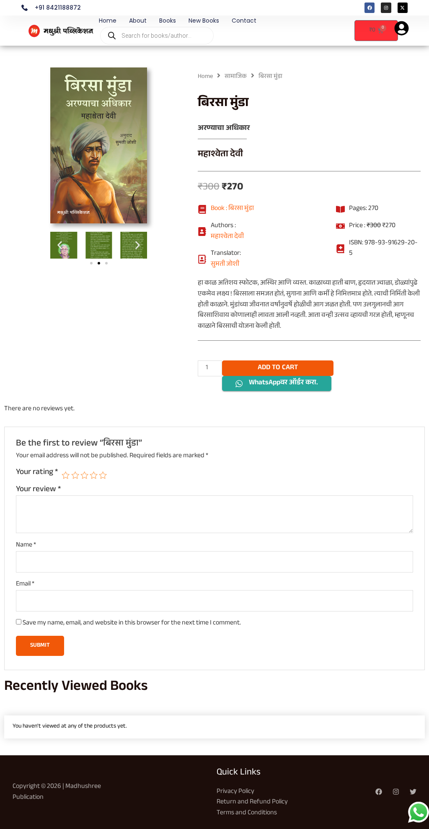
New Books (204, 20)
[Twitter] (413, 791)
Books (167, 20)
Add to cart (278, 368)
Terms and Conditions (247, 813)
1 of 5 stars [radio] (66, 475)
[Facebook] (378, 791)
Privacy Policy (235, 792)
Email (25, 584)
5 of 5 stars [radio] (103, 475)
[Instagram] (396, 791)
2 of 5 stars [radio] (75, 475)
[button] (59, 245)
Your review (38, 490)
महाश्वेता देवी (220, 155)
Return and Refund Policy (252, 802)
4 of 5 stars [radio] (94, 475)
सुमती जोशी (225, 264)
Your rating (37, 473)
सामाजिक (236, 77)
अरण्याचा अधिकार (224, 129)
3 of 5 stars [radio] (84, 475)
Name (26, 545)
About (138, 20)
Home (107, 20)
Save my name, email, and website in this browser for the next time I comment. (132, 623)
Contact (244, 20)
